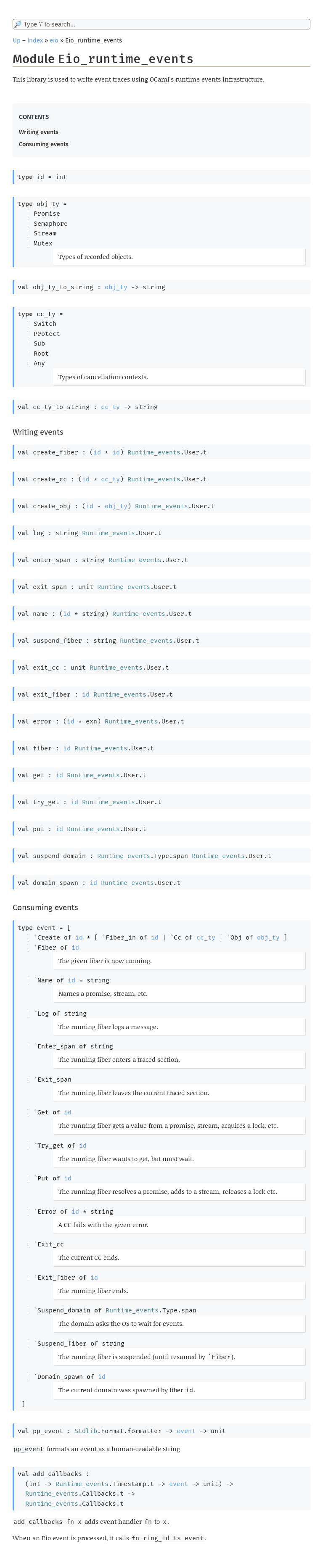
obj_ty (116, 287)
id (97, 452)
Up (17, 40)
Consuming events (44, 144)
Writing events (38, 132)
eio (54, 40)
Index (35, 40)
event (186, 1431)
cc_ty (110, 407)
